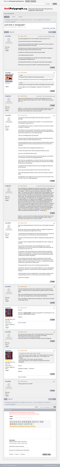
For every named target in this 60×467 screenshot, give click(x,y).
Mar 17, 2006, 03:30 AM (22, 96)
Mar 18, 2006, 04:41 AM (22, 222)
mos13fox (8, 36)
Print (54, 32)
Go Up (5, 399)
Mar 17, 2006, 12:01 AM (22, 36)
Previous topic (46, 28)
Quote (53, 67)
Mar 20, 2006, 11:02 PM (22, 331)
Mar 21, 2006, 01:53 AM (22, 350)
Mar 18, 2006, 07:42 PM (22, 307)
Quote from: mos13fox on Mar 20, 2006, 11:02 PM (30, 353)
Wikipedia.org (36, 110)
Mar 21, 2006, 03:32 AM (22, 381)
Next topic (52, 28)
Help (45, 465)
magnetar (8, 96)
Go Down (6, 32)
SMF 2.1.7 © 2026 (6, 465)
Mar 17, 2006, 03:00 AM (22, 72)
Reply (50, 32)
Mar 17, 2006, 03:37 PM (22, 115)
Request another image (22, 443)
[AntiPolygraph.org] (5, 84)
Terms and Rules (49, 465)
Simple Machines (13, 465)
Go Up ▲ (55, 465)
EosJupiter (8, 308)
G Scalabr (8, 72)
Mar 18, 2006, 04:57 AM (22, 286)
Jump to (36, 407)
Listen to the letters (13, 443)
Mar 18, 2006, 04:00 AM (22, 185)
